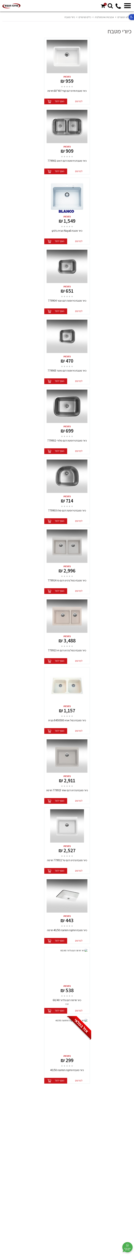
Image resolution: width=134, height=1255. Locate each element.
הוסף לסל (59, 101)
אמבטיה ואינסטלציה (104, 17)
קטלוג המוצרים (124, 17)
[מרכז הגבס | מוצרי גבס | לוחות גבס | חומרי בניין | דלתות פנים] (11, 5)
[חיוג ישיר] (118, 8)
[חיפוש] (110, 5)
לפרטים (79, 101)
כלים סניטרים (85, 17)
